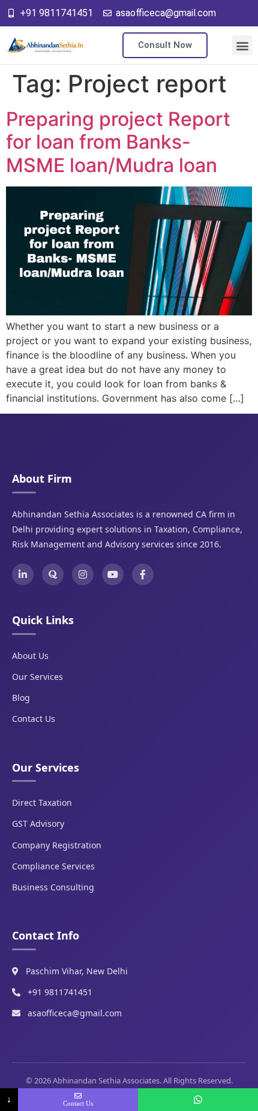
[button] (242, 45)
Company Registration (56, 845)
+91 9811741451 (60, 992)
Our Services (37, 676)
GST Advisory (38, 823)
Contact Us (33, 718)
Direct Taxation (42, 802)
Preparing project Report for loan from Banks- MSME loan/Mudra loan (118, 142)
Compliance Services (53, 866)
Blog (21, 697)
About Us (30, 655)
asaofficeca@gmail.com (75, 1013)
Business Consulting (53, 887)
